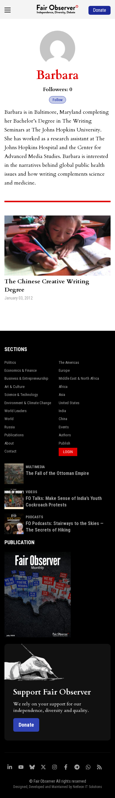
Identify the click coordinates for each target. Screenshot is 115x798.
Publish (64, 443)
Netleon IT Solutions (87, 787)
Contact (10, 451)
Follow (57, 100)
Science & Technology (21, 394)
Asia (62, 394)
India (62, 411)
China (63, 419)
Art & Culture (14, 386)
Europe (64, 370)
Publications (14, 435)
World (9, 419)
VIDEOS (31, 492)
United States (69, 403)
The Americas (69, 362)
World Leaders (15, 411)
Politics (10, 362)
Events (64, 427)
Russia (9, 427)
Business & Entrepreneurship (26, 378)
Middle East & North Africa (79, 378)
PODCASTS (34, 517)
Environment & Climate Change (27, 403)
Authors (65, 435)
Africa (63, 386)
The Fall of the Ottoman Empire (57, 473)
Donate (26, 725)
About (9, 443)
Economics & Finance (20, 370)
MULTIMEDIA (35, 467)
